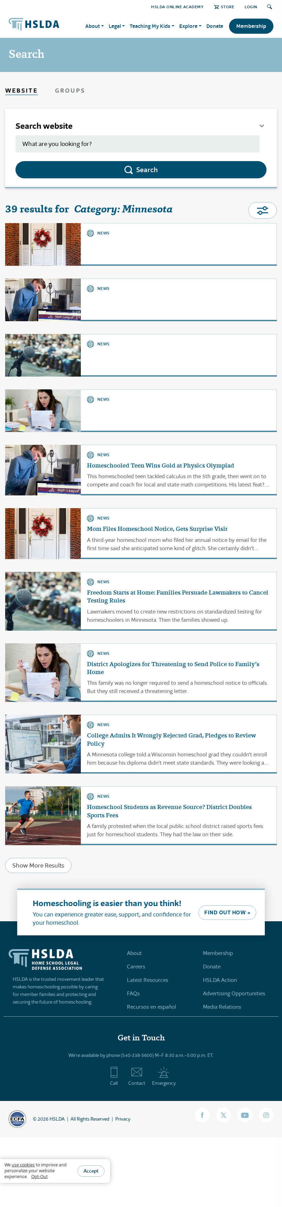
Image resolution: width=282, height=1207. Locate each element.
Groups (70, 90)
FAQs (133, 993)
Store (227, 6)
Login (251, 6)
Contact (136, 1083)
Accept (91, 1171)
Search (147, 169)
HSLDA (57, 1119)
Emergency (164, 1083)
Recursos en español (151, 1006)
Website (21, 90)
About (134, 953)
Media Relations (222, 1006)
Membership (251, 26)
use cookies (23, 1165)
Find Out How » (227, 912)
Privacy (122, 1119)
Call (114, 1083)
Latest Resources (147, 980)
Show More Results (38, 865)
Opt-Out (39, 1176)
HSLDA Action (220, 980)
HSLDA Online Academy (177, 6)
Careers (136, 966)
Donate (214, 26)
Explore (188, 26)
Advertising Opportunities (234, 993)
